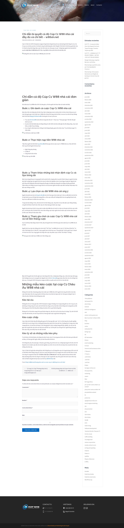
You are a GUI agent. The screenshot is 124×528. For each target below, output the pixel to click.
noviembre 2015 (89, 272)
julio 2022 (87, 161)
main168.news (38, 40)
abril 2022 (87, 169)
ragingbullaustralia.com (91, 400)
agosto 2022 (88, 158)
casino (86, 326)
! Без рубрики (88, 298)
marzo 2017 (87, 241)
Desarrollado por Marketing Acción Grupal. (58, 525)
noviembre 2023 (89, 116)
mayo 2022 (87, 166)
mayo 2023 (87, 133)
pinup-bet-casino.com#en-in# (92, 389)
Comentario (25, 387)
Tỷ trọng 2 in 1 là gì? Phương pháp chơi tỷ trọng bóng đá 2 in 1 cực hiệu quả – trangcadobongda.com (36, 370)
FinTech (87, 346)
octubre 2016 (88, 252)
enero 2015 (87, 289)
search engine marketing (91, 403)
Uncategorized (88, 439)
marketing (87, 373)
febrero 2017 (88, 244)
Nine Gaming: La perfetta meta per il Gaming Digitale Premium (92, 67)
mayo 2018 (87, 211)
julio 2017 (87, 233)
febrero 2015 (88, 286)
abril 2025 (87, 111)
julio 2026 (87, 97)
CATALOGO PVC (88, 329)
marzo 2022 (87, 172)
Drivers (86, 340)
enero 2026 (87, 102)
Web (23, 415)
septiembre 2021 (89, 186)
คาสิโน (86, 462)
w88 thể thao (50, 358)
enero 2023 (87, 144)
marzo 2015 (87, 283)
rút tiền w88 (54, 278)
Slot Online (87, 414)
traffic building (88, 437)
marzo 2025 (87, 113)
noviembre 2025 (89, 108)
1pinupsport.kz (89, 301)
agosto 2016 (88, 258)
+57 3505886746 (49, 511)
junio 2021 (87, 189)
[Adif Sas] (30, 5)
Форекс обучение (89, 459)
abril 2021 (87, 191)
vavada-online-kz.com (90, 445)
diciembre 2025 (88, 105)
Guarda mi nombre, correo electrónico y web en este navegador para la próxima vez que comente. (47, 424)
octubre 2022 (88, 152)
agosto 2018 (88, 205)
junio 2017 (87, 236)
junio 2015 (87, 278)
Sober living (88, 425)
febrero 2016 (88, 266)
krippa (86, 365)
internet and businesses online (92, 348)
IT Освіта (87, 354)
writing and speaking (90, 448)
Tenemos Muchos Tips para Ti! (92, 431)
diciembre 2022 (88, 147)
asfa (86, 312)
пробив (87, 456)
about (92, 5)
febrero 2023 (88, 141)
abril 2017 (87, 239)
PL (85, 395)
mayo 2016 (87, 261)
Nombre (24, 400)
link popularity (88, 371)
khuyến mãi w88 (40, 195)
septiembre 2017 (89, 227)
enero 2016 (87, 269)
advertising (87, 304)
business (87, 323)
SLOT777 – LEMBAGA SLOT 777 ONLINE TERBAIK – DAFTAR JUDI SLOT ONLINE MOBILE (92, 55)
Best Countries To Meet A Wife (92, 318)
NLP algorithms (89, 382)
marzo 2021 (87, 194)
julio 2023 (87, 127)
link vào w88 (33, 120)
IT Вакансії (87, 351)
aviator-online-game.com (91, 315)
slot (86, 412)
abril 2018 (87, 214)
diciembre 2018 (88, 200)
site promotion (88, 409)
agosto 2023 (88, 125)
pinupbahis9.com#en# (90, 392)
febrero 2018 (88, 216)
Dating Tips (88, 332)
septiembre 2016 (89, 255)
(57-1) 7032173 (48, 508)
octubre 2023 (88, 119)
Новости (87, 453)
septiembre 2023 (89, 122)
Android (87, 307)
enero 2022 (87, 177)
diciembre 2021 (88, 180)
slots (86, 423)
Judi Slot (87, 359)
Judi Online (88, 357)
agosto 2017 (88, 230)
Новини (87, 450)
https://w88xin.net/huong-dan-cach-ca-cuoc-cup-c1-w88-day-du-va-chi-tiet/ (45, 362)
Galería (87, 5)
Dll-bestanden (88, 337)
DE (85, 334)
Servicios (80, 5)
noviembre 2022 (89, 150)
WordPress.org (88, 480)
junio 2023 (87, 130)
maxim (86, 376)
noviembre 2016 (89, 250)
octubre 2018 (88, 202)
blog (86, 320)
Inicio (66, 5)
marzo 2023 (87, 139)
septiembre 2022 (89, 155)
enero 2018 (87, 219)
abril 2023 (87, 136)
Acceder (87, 471)
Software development (91, 428)
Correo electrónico (27, 408)
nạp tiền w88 (41, 144)
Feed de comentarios (90, 477)
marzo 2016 (87, 264)
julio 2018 (87, 208)
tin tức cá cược (30, 30)
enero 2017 (87, 247)
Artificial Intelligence (90, 309)
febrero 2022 (88, 175)
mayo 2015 (87, 280)
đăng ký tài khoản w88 (35, 116)
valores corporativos (90, 442)
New (86, 379)
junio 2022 (87, 164)
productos (87, 398)
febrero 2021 (88, 197)
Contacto (99, 5)
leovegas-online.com (90, 368)
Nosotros (72, 5)
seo (85, 406)
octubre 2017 (88, 225)
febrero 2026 (88, 100)
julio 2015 (87, 275)
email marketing (89, 343)
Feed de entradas (89, 474)
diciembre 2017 (88, 222)
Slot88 (86, 420)
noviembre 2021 (89, 183)
